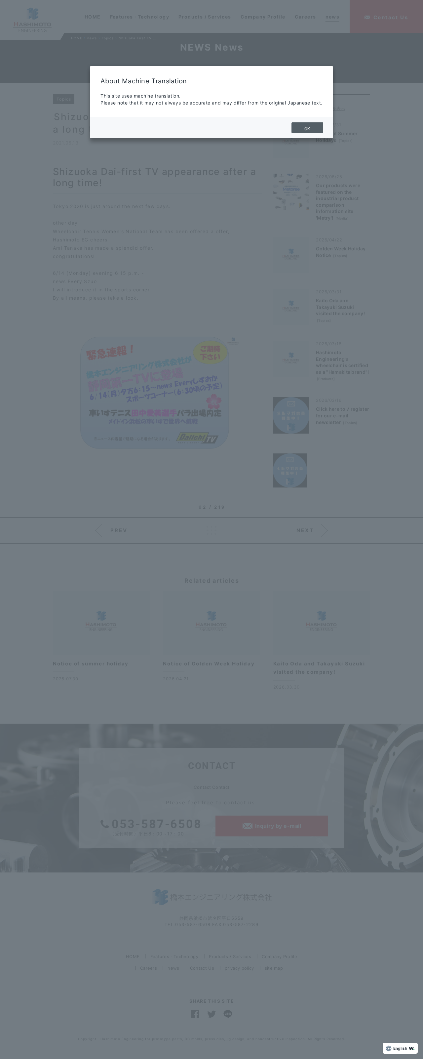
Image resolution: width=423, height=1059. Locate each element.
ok (307, 128)
